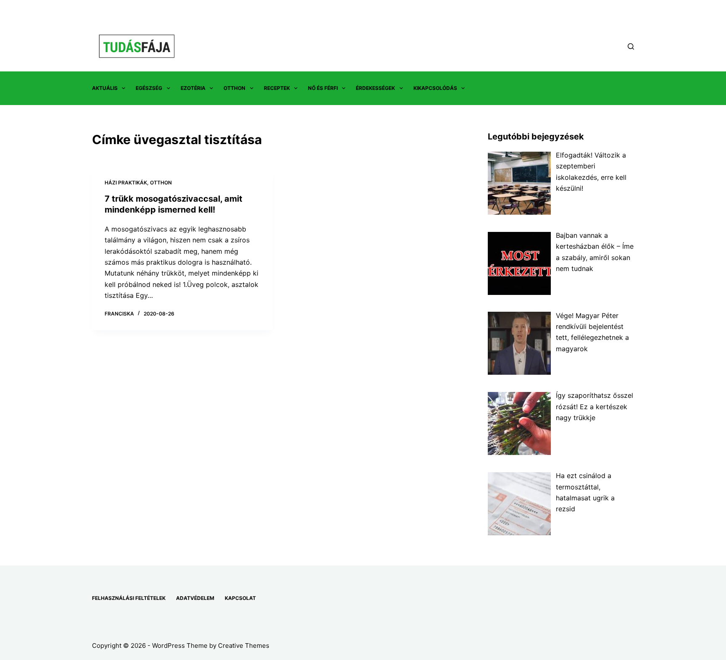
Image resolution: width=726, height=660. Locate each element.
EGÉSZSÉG (149, 88)
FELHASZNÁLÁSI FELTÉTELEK (129, 598)
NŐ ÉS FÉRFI (323, 88)
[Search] (631, 46)
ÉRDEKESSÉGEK (375, 88)
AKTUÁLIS (105, 88)
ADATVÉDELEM (195, 598)
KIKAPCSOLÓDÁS (435, 88)
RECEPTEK (277, 88)
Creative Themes (243, 645)
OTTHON (234, 88)
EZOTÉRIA (193, 88)
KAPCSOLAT (240, 598)
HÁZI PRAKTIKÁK (126, 182)
